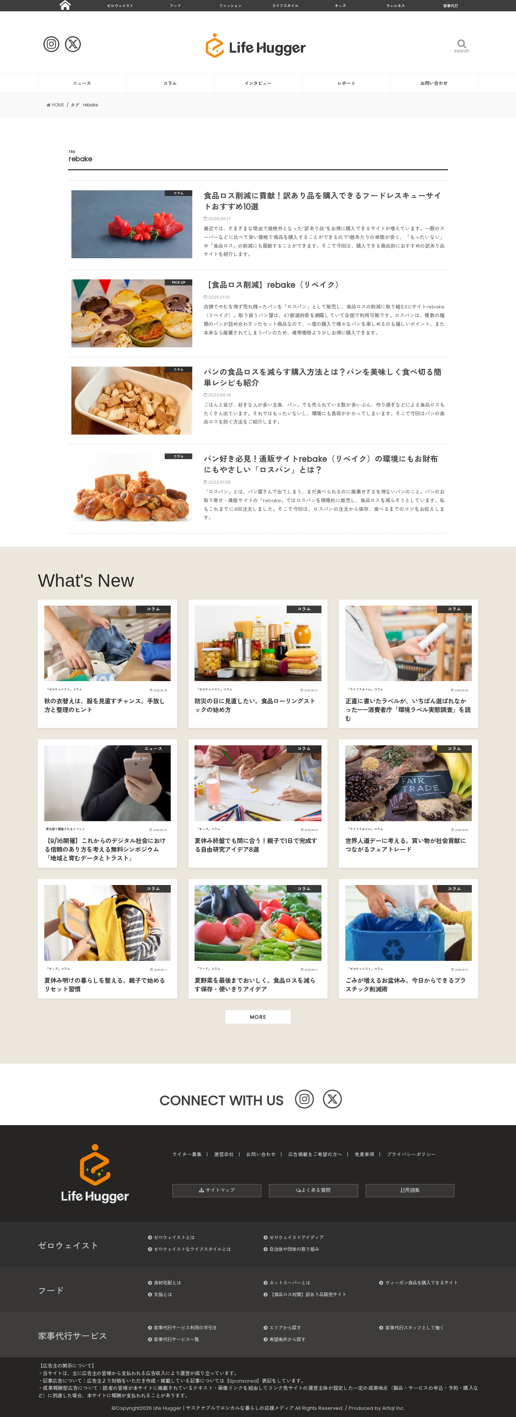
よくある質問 (316, 1190)
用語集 (412, 1190)
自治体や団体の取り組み (294, 1249)
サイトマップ (219, 1190)
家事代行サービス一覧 (176, 1339)
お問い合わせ (434, 83)
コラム (170, 83)
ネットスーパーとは (289, 1283)
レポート (346, 83)
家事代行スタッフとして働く (414, 1327)
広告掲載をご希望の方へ (315, 1154)
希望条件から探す (287, 1339)
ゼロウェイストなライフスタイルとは (192, 1249)
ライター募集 (187, 1154)
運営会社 (224, 1154)
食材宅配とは (167, 1283)
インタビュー (258, 83)
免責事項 (364, 1154)
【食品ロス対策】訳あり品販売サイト (307, 1294)
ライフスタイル (285, 6)
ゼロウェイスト (120, 6)
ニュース (82, 83)
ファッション (230, 6)
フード (175, 6)
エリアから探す (285, 1327)
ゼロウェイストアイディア (296, 1237)
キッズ (340, 6)
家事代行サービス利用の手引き (185, 1327)
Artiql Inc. (393, 1408)
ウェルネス (395, 6)
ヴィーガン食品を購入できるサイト (421, 1283)
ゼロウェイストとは (174, 1237)
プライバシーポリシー (411, 1154)
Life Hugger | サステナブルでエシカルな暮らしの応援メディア (223, 1408)
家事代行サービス (72, 1336)
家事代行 (450, 6)
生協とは (163, 1294)
